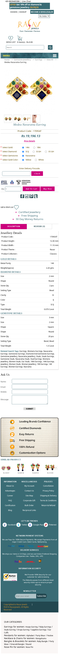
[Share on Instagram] (27, 196)
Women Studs (15, 361)
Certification (10, 505)
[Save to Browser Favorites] (22, 201)
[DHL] (30, 562)
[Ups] (40, 562)
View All (50, 59)
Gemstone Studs (8, 359)
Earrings (38, 59)
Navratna (27, 366)
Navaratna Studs (22, 359)
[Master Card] (43, 546)
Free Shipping (29, 215)
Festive (50, 635)
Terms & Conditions (48, 500)
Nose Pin (29, 647)
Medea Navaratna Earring (15, 62)
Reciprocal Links (29, 510)
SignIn (13, 12)
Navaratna (30, 156)
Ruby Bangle (42, 641)
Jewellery (4, 364)
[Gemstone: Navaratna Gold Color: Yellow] (17, 119)
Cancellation (48, 486)
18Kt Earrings (36, 361)
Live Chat (26, 1)
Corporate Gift (29, 500)
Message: (5, 399)
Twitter (24, 524)
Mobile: (4, 392)
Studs (38, 356)
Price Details (29, 141)
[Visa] (21, 546)
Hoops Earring (31, 627)
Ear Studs (26, 361)
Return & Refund (48, 505)
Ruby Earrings (45, 627)
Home (7, 59)
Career (10, 495)
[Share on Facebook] (22, 196)
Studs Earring (9, 629)
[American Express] (31, 546)
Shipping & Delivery (48, 495)
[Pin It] (31, 196)
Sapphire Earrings (38, 629)
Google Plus (38, 524)
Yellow (28, 160)
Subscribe (41, 596)
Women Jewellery (29, 364)
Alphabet (30, 635)
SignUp (22, 12)
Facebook (12, 524)
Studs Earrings (48, 356)
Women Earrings (16, 366)
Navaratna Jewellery (26, 356)
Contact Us (29, 490)
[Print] (27, 201)
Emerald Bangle (17, 644)
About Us (10, 486)
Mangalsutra (41, 638)
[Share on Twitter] (36, 196)
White (41, 160)
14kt (27, 148)
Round (28, 644)
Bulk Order (29, 505)
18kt (39, 148)
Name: (3, 381)
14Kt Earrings (48, 361)
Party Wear (40, 635)
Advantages (10, 490)
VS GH (51, 152)
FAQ (10, 500)
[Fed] (18, 562)
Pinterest (52, 524)
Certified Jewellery (29, 212)
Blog (10, 510)
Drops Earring (23, 629)
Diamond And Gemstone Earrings (40, 353)
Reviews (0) (39, 226)
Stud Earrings (36, 359)
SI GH (38, 152)
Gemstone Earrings (17, 353)
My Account (29, 486)
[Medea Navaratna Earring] (12, 119)
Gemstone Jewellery (22, 59)
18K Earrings (42, 364)
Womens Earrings (35, 351)
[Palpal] (11, 546)
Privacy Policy (48, 490)
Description (13, 226)
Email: (3, 387)
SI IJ (27, 152)
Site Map (29, 495)
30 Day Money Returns (29, 219)
